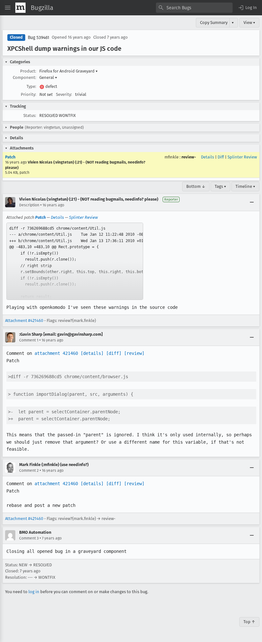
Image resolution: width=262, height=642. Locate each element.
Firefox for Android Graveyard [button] (68, 71)
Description (29, 205)
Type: (31, 86)
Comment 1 (28, 340)
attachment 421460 (56, 353)
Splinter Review (242, 157)
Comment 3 (29, 538)
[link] (74, 261)
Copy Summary (213, 22)
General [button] (48, 77)
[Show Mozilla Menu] (20, 8)
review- (188, 157)
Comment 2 (29, 470)
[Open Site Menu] (8, 8)
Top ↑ (249, 621)
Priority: (28, 94)
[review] (134, 353)
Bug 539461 (38, 37)
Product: (28, 71)
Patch (10, 157)
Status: (29, 115)
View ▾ (249, 22)
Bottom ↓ (195, 186)
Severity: (64, 94)
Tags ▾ (220, 186)
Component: (24, 77)
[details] (92, 353)
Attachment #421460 (24, 320)
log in (33, 591)
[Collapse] (252, 202)
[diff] (113, 353)
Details (207, 157)
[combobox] (194, 8)
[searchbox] (194, 8)
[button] (247, 8)
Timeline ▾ (245, 186)
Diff (221, 157)
